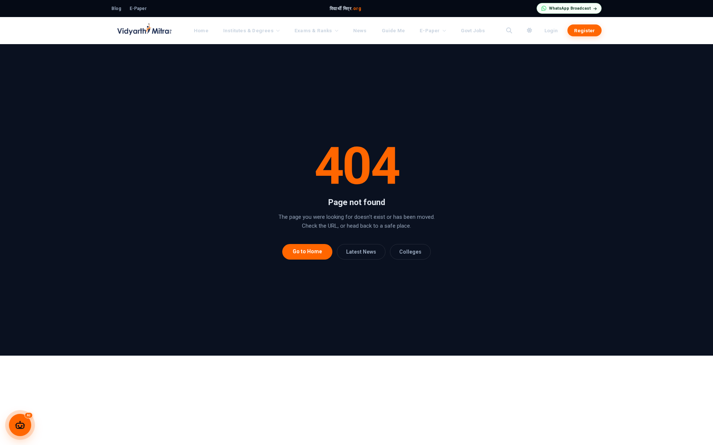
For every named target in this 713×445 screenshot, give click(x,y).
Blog (116, 8)
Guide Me (393, 30)
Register (584, 30)
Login (551, 30)
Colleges (410, 252)
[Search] (509, 30)
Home (201, 30)
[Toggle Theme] (529, 30)
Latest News (361, 252)
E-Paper (138, 8)
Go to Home (307, 251)
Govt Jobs (473, 30)
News (360, 30)
